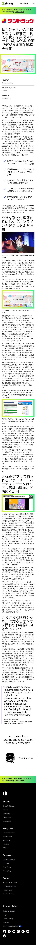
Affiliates (6, 848)
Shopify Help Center (10, 882)
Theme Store (7, 837)
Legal (5, 915)
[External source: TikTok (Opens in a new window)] (23, 931)
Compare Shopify (9, 860)
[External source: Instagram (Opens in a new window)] (18, 931)
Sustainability (7, 821)
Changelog (7, 871)
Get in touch (24, 3)
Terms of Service (9, 911)
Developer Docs (8, 833)
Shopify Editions (8, 806)
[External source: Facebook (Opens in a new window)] (4, 931)
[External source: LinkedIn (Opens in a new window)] (27, 931)
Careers (5, 810)
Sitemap (6, 922)
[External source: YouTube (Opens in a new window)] (13, 931)
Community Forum (9, 886)
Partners (6, 844)
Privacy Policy (8, 919)
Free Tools (7, 867)
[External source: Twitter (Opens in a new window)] (9, 931)
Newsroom (7, 817)
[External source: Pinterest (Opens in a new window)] (4, 935)
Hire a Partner (7, 890)
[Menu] (33, 3)
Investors (6, 814)
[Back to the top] (5, 793)
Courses (6, 863)
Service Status (8, 894)
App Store (6, 840)
